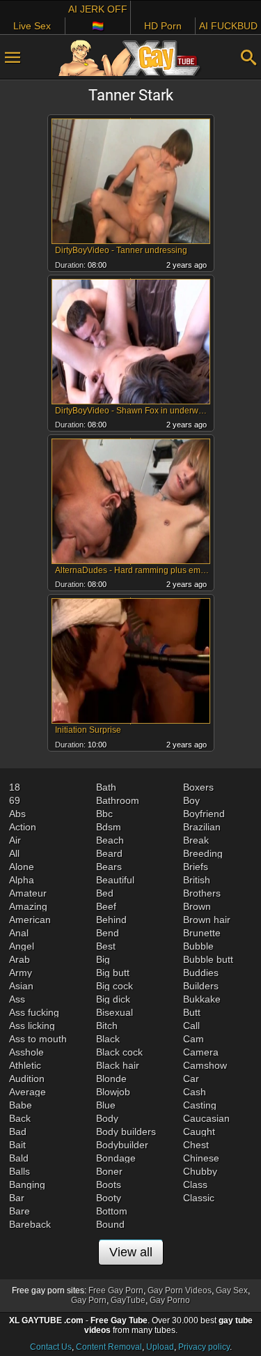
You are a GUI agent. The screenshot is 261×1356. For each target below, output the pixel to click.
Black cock (119, 1052)
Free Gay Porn (115, 1290)
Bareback (30, 1224)
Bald (19, 1158)
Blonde (111, 1078)
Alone (21, 866)
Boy (191, 800)
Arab (19, 959)
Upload (160, 1347)
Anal (19, 933)
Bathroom (117, 800)
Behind (111, 919)
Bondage (116, 1158)
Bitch (107, 1025)
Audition (27, 1078)
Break (196, 840)
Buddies (201, 972)
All (14, 853)
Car (191, 1078)
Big (103, 959)
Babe (20, 1105)
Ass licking (32, 1025)
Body (107, 1118)
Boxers (198, 787)
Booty (108, 1198)
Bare (19, 1211)
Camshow (205, 1065)
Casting (199, 1105)
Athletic (25, 1065)
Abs (17, 813)
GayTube (128, 1300)
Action (22, 827)
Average (27, 1092)
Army (20, 972)
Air (15, 840)
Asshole (26, 1052)
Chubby (200, 1171)
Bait (17, 1145)
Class (195, 1184)
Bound (110, 1224)
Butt (191, 1012)
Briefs (195, 866)
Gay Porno (170, 1300)
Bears (109, 866)
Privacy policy (204, 1347)
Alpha (21, 880)
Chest (196, 1145)
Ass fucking (34, 1012)
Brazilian (202, 827)
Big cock (114, 986)
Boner (109, 1171)
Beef (106, 906)
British (196, 880)
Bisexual (114, 1012)
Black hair (117, 1065)
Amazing (28, 906)
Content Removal (109, 1347)
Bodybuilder (122, 1145)
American (30, 919)
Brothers (202, 893)
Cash (194, 1092)
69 (14, 800)
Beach (110, 840)
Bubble (198, 946)
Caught (199, 1131)
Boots (108, 1184)
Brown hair (206, 919)
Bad (17, 1131)
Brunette (202, 933)
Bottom (111, 1211)
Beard (109, 853)
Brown (197, 906)
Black (108, 1039)
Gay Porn (88, 1300)
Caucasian (206, 1118)
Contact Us (51, 1347)
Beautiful (115, 880)
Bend (107, 933)
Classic (198, 1198)
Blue (106, 1105)
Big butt (112, 972)
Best (106, 946)
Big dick (113, 999)
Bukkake (202, 999)
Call (191, 1025)
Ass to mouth (38, 1039)
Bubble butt (208, 959)
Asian (21, 986)
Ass (17, 999)
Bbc (104, 813)
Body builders (126, 1131)
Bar (16, 1198)
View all (130, 1252)
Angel (21, 946)
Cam (193, 1039)
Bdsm (108, 827)
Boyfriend (204, 813)
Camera (201, 1052)
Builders (201, 986)
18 (14, 787)
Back (20, 1118)
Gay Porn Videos (180, 1290)
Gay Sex (232, 1290)
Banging (27, 1184)
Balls (19, 1171)
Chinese (201, 1158)
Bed (104, 893)
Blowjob (113, 1092)
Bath (106, 787)
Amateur (28, 893)
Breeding (203, 853)
